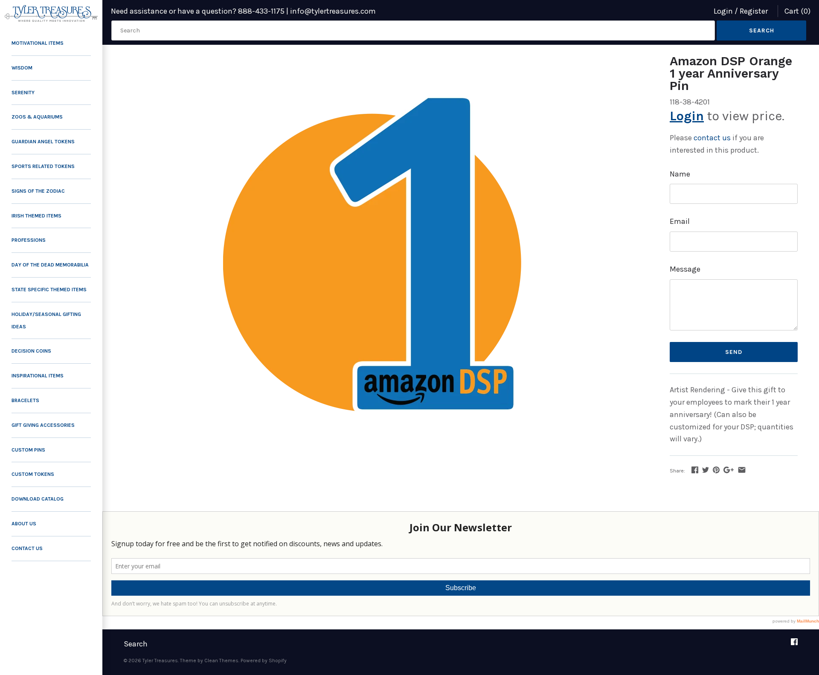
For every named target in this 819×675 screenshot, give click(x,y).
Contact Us (27, 548)
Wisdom (22, 68)
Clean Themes (221, 660)
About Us (24, 524)
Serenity (23, 93)
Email (680, 221)
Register (754, 11)
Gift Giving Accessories (43, 425)
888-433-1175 (261, 11)
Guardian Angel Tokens (43, 142)
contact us (712, 137)
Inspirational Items (38, 376)
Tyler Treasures (160, 660)
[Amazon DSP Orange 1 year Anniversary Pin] (386, 268)
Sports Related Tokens (43, 166)
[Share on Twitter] (705, 470)
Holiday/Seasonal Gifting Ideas (46, 320)
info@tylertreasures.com (333, 11)
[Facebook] (794, 644)
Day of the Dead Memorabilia (50, 265)
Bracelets (25, 400)
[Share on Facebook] (694, 470)
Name (680, 174)
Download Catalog (38, 499)
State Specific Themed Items (49, 290)
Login (723, 11)
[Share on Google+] (728, 470)
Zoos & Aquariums (37, 117)
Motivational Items (38, 43)
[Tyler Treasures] (51, 13)
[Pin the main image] (716, 470)
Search (136, 644)
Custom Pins (28, 450)
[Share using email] (742, 470)
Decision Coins (31, 351)
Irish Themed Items (36, 216)
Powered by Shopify (264, 660)
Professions (29, 240)
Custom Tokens (33, 474)
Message (685, 269)
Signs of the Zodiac (38, 191)
